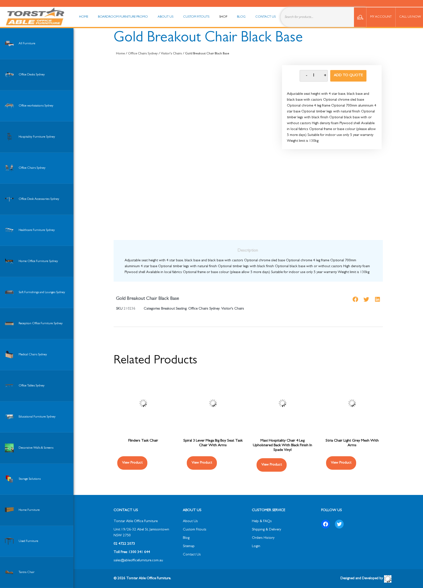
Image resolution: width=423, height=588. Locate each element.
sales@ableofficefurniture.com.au (138, 561)
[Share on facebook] (355, 299)
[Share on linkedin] (377, 299)
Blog (186, 538)
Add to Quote (348, 75)
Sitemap (189, 546)
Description (247, 251)
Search (360, 17)
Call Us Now (410, 17)
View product (341, 463)
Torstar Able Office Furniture (136, 521)
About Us (190, 521)
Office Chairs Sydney (143, 53)
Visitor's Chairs (171, 53)
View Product (132, 463)
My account (381, 17)
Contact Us (192, 555)
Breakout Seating (174, 309)
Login (256, 546)
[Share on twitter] (366, 299)
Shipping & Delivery (266, 530)
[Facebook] (325, 524)
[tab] (247, 250)
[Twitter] (339, 524)
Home (120, 53)
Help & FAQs (262, 521)
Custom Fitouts (194, 530)
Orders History (263, 538)
